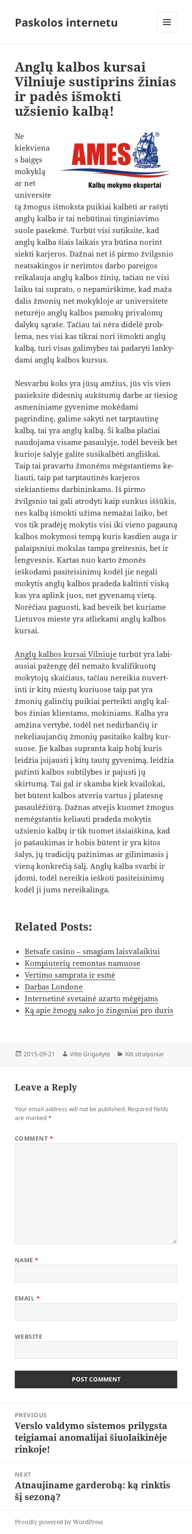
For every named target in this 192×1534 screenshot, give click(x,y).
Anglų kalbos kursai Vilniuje (66, 654)
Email (27, 1298)
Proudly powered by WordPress (59, 1522)
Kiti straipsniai (144, 1054)
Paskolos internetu (66, 22)
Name (27, 1260)
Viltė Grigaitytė (90, 1054)
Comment (34, 1138)
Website (28, 1336)
